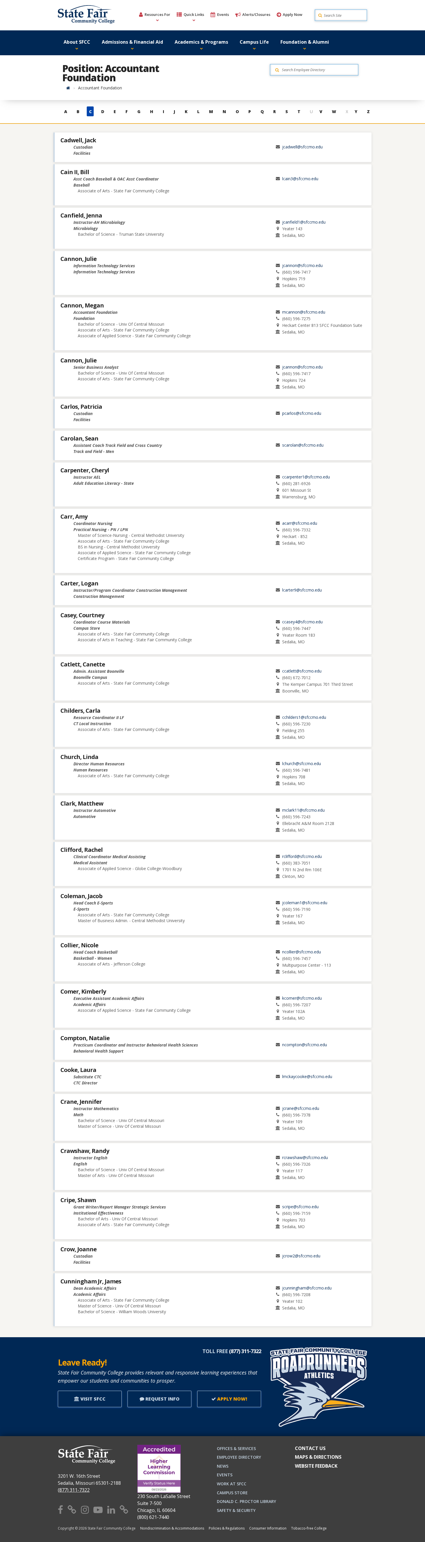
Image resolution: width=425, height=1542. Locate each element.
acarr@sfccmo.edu (299, 523)
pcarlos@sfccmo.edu (301, 413)
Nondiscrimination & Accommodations (172, 1528)
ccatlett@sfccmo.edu (301, 671)
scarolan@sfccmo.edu (303, 445)
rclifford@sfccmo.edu (302, 856)
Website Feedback (316, 1466)
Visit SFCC (92, 1399)
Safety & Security (236, 1510)
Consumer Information (268, 1528)
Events (223, 14)
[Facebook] (60, 1509)
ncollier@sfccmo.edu (301, 952)
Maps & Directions (318, 1457)
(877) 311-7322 (74, 1490)
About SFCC (77, 42)
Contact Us (310, 1448)
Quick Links (194, 14)
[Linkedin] (111, 1509)
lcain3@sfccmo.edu (300, 178)
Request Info (162, 1399)
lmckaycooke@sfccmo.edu (307, 1076)
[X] (72, 1509)
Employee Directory (239, 1457)
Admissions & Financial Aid (132, 42)
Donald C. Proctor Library (246, 1501)
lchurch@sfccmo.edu (301, 763)
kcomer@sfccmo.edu (302, 998)
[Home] (68, 88)
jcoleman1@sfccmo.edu (304, 902)
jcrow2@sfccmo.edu (301, 1256)
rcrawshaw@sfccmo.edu (305, 1157)
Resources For (157, 14)
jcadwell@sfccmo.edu (302, 147)
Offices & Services (236, 1448)
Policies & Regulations (227, 1528)
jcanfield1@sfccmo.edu (304, 222)
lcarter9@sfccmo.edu (302, 590)
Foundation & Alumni (304, 42)
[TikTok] (124, 1509)
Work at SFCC (231, 1483)
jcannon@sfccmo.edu (302, 265)
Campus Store (232, 1492)
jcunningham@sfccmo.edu (307, 1288)
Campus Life (254, 42)
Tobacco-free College (309, 1528)
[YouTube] (98, 1509)
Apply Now (292, 14)
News (222, 1466)
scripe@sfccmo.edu (300, 1206)
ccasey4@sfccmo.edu (302, 621)
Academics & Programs (201, 42)
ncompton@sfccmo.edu (304, 1044)
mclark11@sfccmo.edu (303, 810)
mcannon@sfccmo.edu (303, 312)
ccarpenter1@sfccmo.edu (306, 477)
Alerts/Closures (256, 14)
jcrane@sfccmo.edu (300, 1108)
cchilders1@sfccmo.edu (304, 717)
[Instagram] (85, 1509)
